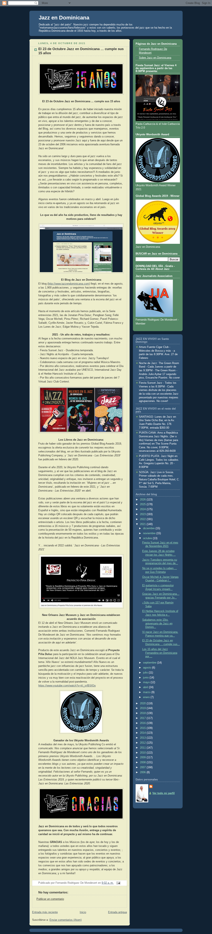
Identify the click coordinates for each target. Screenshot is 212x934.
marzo (147, 692)
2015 (143, 728)
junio (146, 677)
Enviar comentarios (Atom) (65, 919)
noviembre (149, 533)
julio (146, 672)
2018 (143, 713)
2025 (143, 504)
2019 (143, 708)
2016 (143, 723)
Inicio (83, 912)
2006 (143, 772)
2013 (143, 737)
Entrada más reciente (45, 912)
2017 (143, 718)
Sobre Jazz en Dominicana (155, 57)
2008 (143, 762)
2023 (143, 514)
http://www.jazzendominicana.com (68, 283)
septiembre (150, 662)
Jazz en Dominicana (64, 17)
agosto (147, 667)
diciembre (149, 528)
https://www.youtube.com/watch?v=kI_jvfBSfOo (67, 685)
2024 (143, 509)
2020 (143, 703)
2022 (143, 519)
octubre (148, 538)
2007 (143, 767)
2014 (143, 732)
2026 (143, 499)
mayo (147, 682)
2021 (143, 524)
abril (146, 687)
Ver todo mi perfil (163, 793)
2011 (143, 747)
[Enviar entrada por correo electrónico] (117, 882)
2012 (143, 742)
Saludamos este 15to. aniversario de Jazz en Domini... (157, 623)
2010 (143, 752)
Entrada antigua (117, 912)
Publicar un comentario (50, 899)
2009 (143, 757)
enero (147, 697)
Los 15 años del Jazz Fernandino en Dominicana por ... (159, 653)
